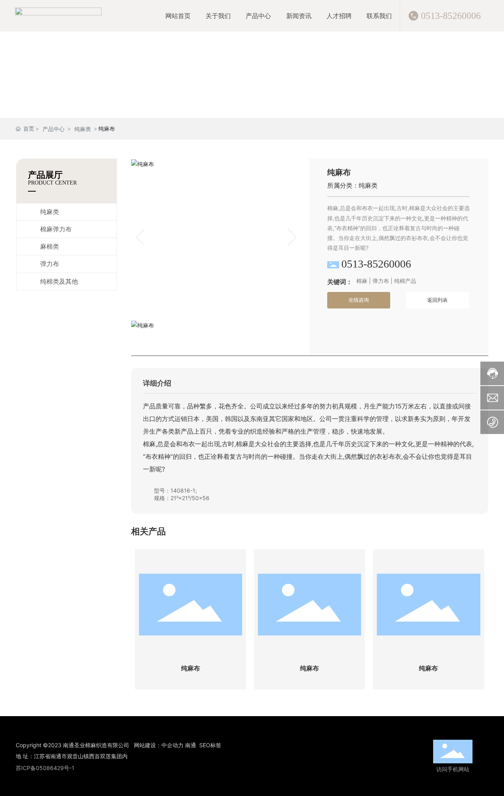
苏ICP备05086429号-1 (45, 768)
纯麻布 (190, 668)
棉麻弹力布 (56, 229)
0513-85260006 (451, 16)
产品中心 (54, 129)
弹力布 (49, 263)
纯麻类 (82, 129)
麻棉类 (49, 246)
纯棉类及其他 (59, 281)
